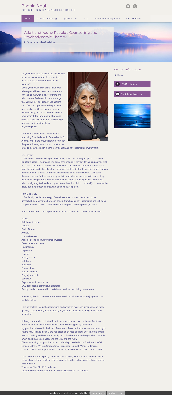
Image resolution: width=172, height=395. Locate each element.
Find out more (116, 393)
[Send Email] (128, 6)
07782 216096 (129, 83)
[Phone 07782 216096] (135, 6)
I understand (97, 393)
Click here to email (132, 94)
